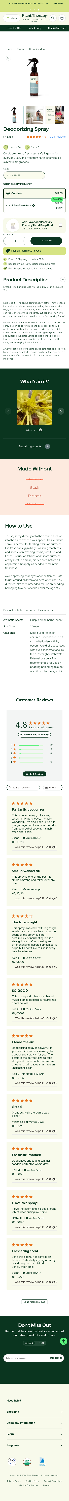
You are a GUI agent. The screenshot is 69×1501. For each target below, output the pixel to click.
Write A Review (34, 774)
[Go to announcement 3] (39, 9)
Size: (6, 168)
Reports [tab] (30, 610)
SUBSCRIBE (56, 1358)
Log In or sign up (43, 268)
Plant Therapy (33, 1475)
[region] (32, 746)
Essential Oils (14, 28)
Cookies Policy (32, 1481)
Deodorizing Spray (38, 49)
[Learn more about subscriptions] (33, 205)
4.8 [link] (44, 136)
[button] (47, 847)
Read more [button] (25, 951)
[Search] (53, 18)
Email (30, 1343)
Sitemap (46, 1485)
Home (9, 49)
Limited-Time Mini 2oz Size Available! (22, 286)
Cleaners (21, 49)
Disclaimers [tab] (45, 610)
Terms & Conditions (53, 1481)
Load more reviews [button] (34, 1301)
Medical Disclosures (28, 1485)
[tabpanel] (34, 646)
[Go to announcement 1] (30, 9)
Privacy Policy (14, 1481)
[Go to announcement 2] (34, 9)
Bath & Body (35, 28)
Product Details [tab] (12, 610)
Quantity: (8, 234)
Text (41, 1343)
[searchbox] (23, 787)
